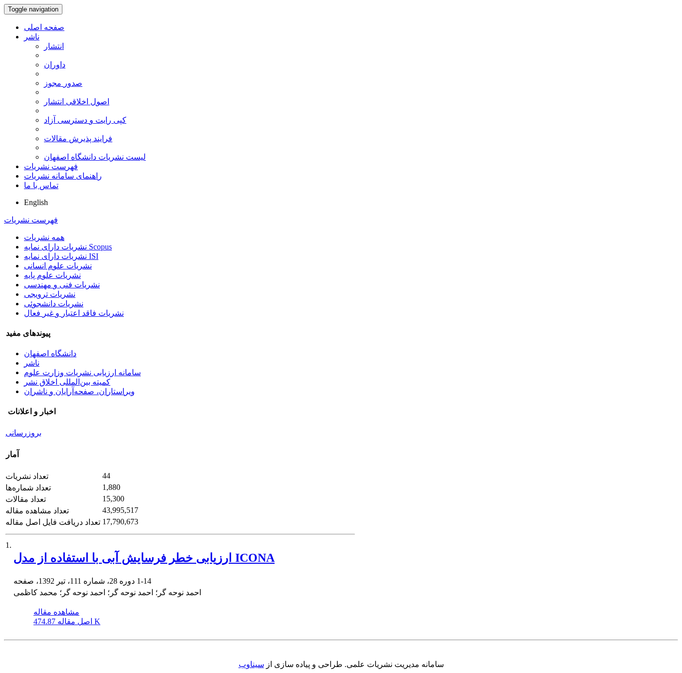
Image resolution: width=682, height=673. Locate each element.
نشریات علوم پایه (52, 275)
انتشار (54, 46)
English (36, 202)
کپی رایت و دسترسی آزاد (85, 120)
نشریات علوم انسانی (58, 265)
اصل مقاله (66, 621)
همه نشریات (44, 237)
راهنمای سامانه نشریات (63, 176)
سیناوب (251, 664)
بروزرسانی (23, 433)
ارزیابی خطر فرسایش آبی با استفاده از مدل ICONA (144, 557)
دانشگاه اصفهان (50, 353)
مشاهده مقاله (56, 612)
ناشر (31, 36)
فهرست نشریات (51, 166)
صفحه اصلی (44, 27)
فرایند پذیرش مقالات (78, 138)
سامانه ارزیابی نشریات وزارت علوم (82, 372)
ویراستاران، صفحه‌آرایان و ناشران (79, 391)
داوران (54, 64)
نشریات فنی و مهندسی (62, 284)
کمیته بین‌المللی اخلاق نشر (67, 382)
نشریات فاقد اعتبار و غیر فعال (74, 313)
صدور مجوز (63, 83)
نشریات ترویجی (49, 294)
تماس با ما (41, 185)
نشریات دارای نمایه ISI (61, 256)
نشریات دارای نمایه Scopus (68, 246)
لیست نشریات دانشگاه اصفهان (95, 157)
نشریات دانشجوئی (53, 303)
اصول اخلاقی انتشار (76, 101)
